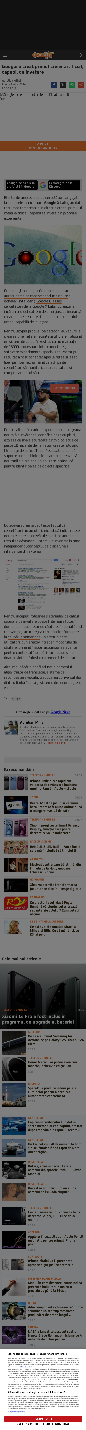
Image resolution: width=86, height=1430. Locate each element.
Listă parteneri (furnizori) (16, 1412)
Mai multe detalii (26, 1367)
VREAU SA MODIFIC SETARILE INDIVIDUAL (43, 1424)
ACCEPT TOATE (43, 1419)
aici (55, 1380)
